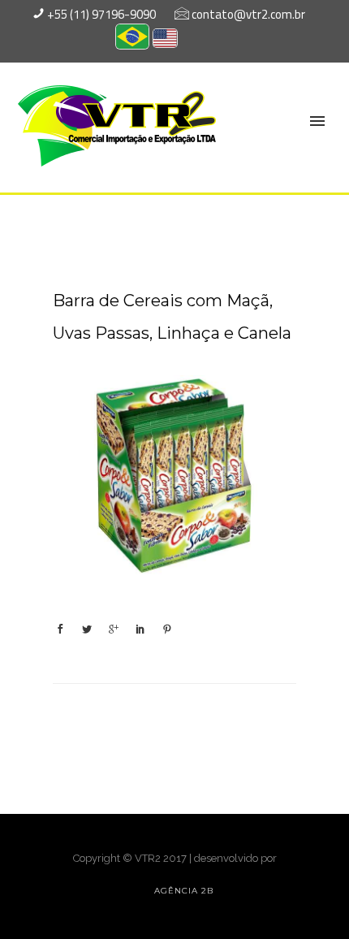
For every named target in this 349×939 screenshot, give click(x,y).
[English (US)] (165, 40)
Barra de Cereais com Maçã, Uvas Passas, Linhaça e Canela (172, 317)
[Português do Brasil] (132, 41)
